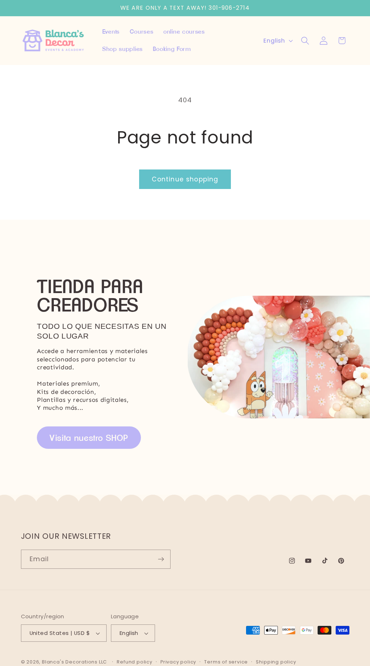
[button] (305, 40)
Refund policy (134, 662)
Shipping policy (276, 662)
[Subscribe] (161, 559)
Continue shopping (185, 179)
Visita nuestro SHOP (89, 438)
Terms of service (226, 662)
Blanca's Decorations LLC (74, 662)
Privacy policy (178, 662)
